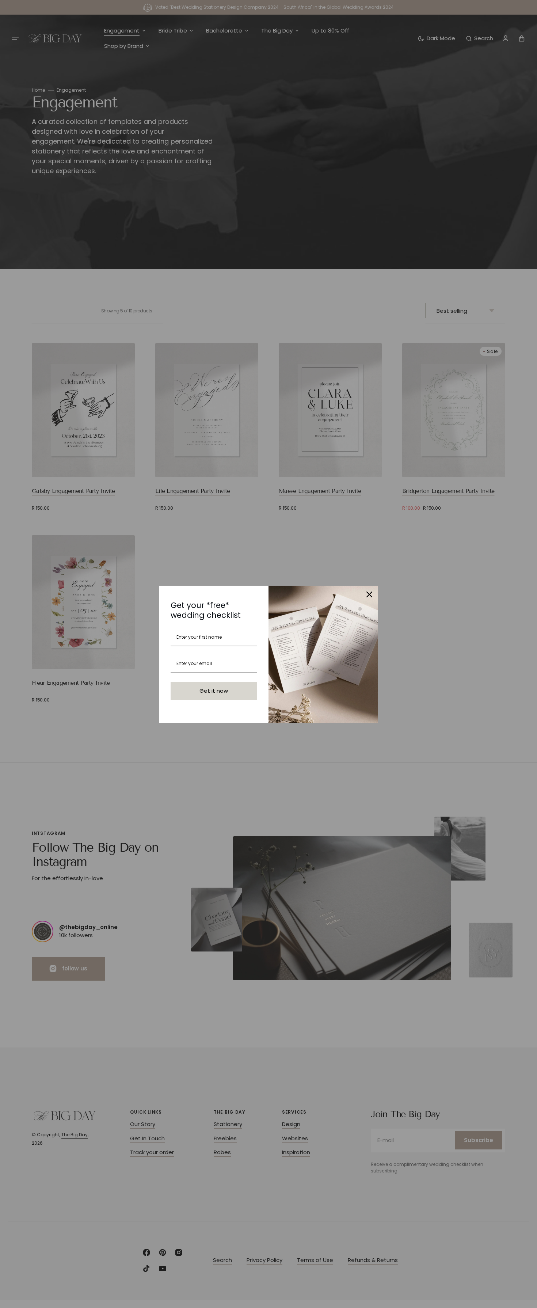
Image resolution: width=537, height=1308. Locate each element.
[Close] (369, 594)
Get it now (213, 691)
